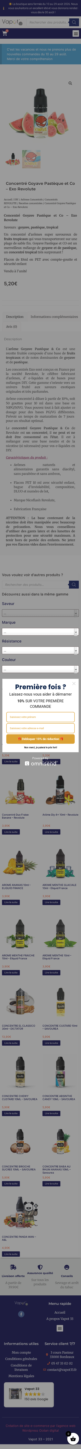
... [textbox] (5, 632)
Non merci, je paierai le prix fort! (40, 747)
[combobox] (40, 632)
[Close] (74, 683)
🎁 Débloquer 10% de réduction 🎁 (40, 739)
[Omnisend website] (40, 761)
